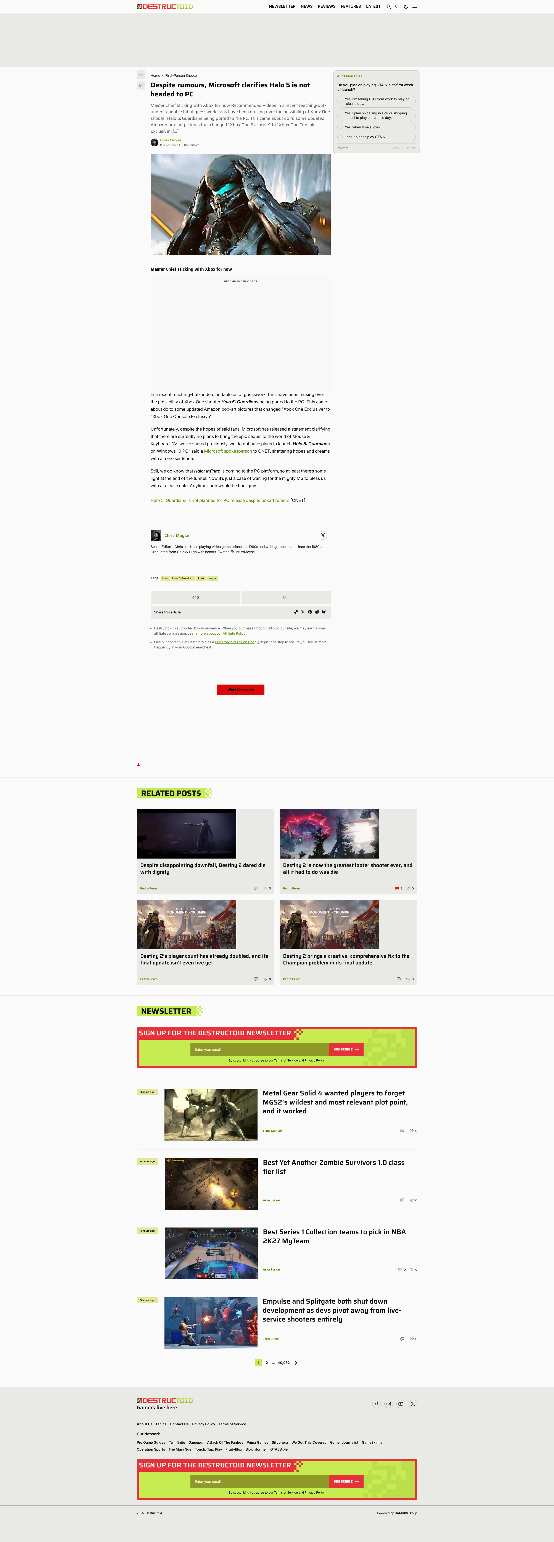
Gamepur (196, 1442)
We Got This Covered (309, 1442)
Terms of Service (286, 1060)
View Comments (241, 689)
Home (155, 75)
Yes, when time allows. (363, 127)
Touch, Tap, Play (208, 1449)
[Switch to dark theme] (406, 6)
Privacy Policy (314, 1060)
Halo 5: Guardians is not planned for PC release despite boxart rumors (220, 500)
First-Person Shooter (181, 75)
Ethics (161, 1424)
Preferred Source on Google (237, 642)
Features (351, 6)
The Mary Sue (180, 1449)
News (307, 6)
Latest (373, 6)
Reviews (327, 6)
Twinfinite (177, 1442)
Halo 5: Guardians (183, 578)
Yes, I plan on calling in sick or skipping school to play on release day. (376, 115)
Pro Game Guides (151, 1442)
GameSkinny (372, 1442)
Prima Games (257, 1442)
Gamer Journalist (344, 1442)
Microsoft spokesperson (228, 451)
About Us (145, 1424)
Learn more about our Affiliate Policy (216, 633)
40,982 (284, 1362)
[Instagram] (323, 535)
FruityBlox (233, 1449)
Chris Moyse (170, 140)
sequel (213, 578)
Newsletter (282, 6)
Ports (201, 578)
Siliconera (280, 1442)
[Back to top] (138, 764)
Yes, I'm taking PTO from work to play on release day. (377, 101)
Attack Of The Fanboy (225, 1442)
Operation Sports (151, 1449)
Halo (165, 578)
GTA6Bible (279, 1449)
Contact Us (179, 1424)
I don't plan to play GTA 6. (365, 137)
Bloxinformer (256, 1449)
